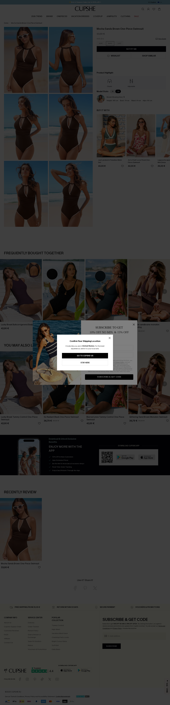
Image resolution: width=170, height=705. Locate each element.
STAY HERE (85, 363)
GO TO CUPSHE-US (85, 356)
